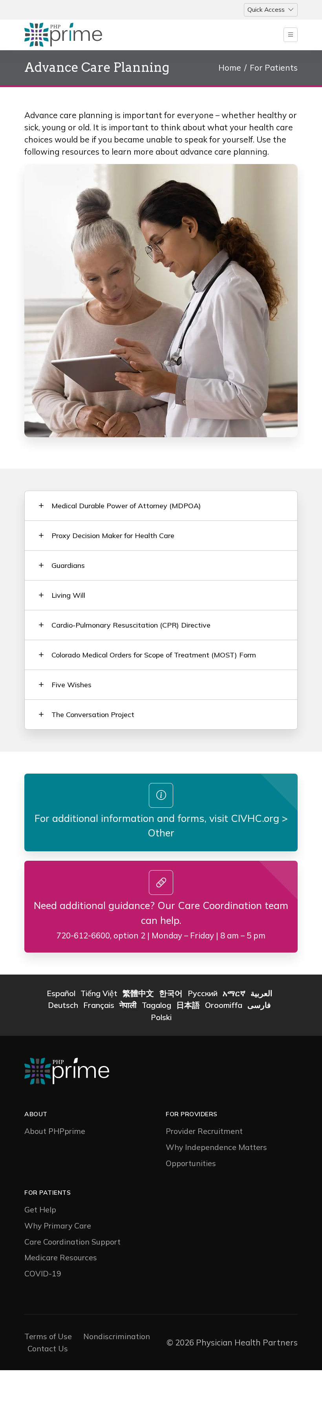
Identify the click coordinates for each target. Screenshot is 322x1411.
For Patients (274, 67)
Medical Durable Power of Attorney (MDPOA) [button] (126, 505)
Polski (161, 1017)
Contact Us (47, 1348)
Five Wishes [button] (71, 684)
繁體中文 (138, 993)
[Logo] (74, 35)
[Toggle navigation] (291, 34)
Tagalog (156, 1005)
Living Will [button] (68, 595)
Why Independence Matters (216, 1147)
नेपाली (128, 1005)
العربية (262, 993)
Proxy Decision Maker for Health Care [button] (112, 535)
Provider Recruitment (204, 1131)
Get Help (40, 1209)
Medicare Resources (60, 1257)
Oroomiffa (223, 1005)
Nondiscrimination (116, 1336)
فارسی (259, 1005)
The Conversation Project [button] (92, 714)
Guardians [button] (68, 565)
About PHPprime (54, 1131)
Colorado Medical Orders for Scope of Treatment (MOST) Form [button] (153, 654)
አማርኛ (234, 993)
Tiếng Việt (98, 993)
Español (61, 993)
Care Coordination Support (72, 1242)
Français (98, 1005)
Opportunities (191, 1163)
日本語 (188, 1005)
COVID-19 (42, 1273)
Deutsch (63, 1005)
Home (229, 67)
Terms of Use (48, 1336)
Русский (203, 993)
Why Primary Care (57, 1225)
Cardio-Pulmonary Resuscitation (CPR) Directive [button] (130, 625)
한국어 (171, 993)
